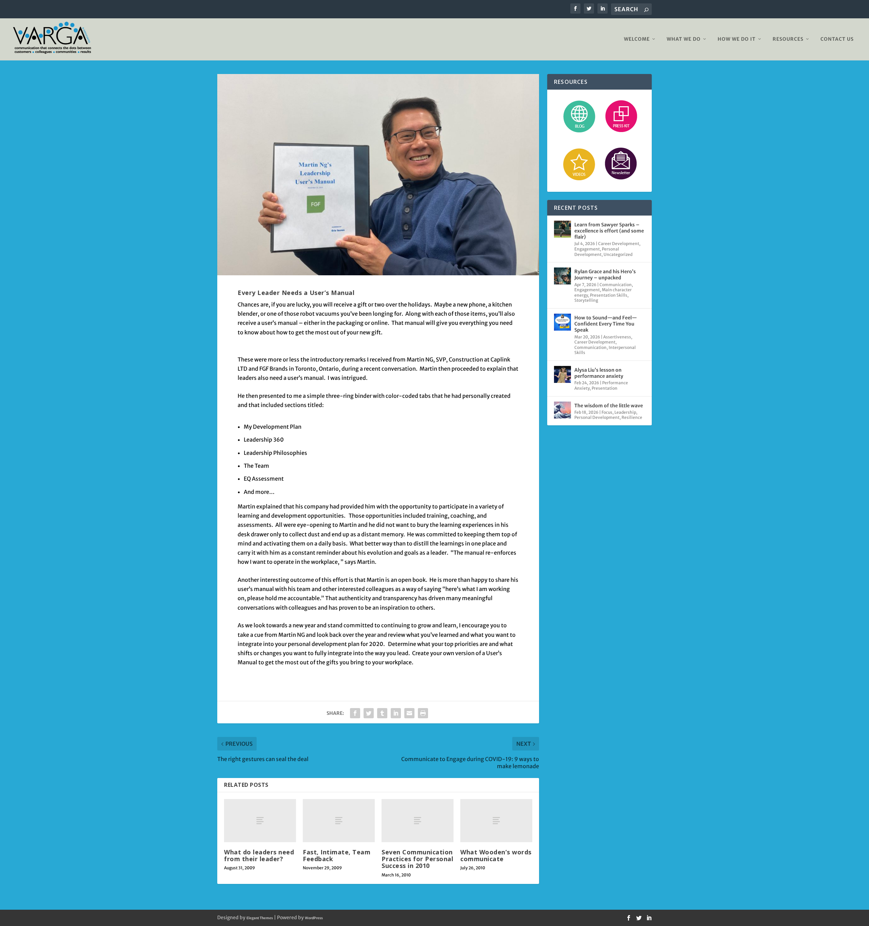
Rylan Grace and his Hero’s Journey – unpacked (605, 274)
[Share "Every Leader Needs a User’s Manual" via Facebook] (355, 713)
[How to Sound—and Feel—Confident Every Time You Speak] (562, 322)
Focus (607, 412)
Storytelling (586, 300)
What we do (684, 39)
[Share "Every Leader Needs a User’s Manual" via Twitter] (368, 713)
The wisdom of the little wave (608, 406)
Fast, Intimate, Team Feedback (336, 855)
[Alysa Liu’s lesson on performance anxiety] (562, 374)
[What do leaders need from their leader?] (260, 820)
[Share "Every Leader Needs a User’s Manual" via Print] (423, 713)
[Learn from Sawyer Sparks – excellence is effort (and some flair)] (562, 229)
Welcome (637, 39)
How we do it (737, 39)
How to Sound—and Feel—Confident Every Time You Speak (605, 324)
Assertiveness (617, 336)
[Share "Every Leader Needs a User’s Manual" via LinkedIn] (396, 713)
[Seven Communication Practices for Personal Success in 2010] (418, 820)
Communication (615, 284)
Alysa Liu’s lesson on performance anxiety (598, 373)
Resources (788, 39)
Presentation (604, 388)
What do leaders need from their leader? (259, 855)
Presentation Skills (608, 295)
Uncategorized (618, 254)
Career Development (618, 243)
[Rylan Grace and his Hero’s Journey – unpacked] (562, 275)
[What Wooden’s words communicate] (496, 820)
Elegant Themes (259, 918)
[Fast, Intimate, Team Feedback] (339, 820)
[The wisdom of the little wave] (562, 410)
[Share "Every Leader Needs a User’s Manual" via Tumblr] (382, 713)
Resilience (632, 417)
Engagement (587, 249)
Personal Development (596, 251)
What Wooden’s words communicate (496, 855)
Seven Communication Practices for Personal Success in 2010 (417, 859)
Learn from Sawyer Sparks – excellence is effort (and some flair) (609, 231)
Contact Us (837, 39)
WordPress (314, 918)
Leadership (625, 412)
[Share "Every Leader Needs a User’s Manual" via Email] (409, 713)
